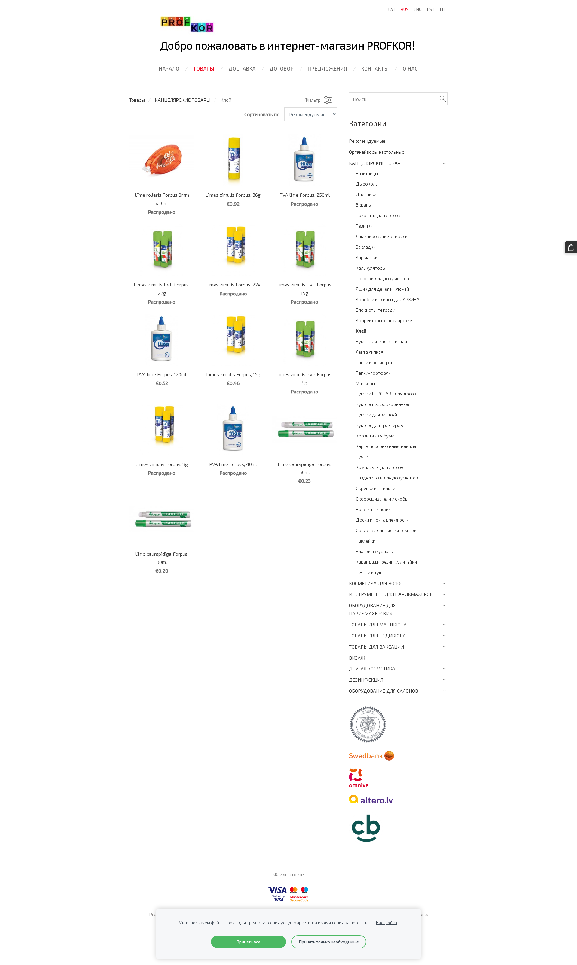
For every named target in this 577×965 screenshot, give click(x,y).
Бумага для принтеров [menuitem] (379, 425)
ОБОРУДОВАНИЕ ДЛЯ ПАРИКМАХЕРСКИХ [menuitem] (372, 609)
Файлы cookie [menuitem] (288, 874)
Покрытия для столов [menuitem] (378, 215)
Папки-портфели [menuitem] (373, 373)
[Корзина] (571, 247)
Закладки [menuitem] (366, 247)
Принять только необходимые (329, 941)
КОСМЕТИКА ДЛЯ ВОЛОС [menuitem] (376, 583)
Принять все (248, 941)
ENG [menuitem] (418, 9)
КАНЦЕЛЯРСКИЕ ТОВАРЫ (182, 100)
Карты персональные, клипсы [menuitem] (386, 446)
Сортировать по (261, 114)
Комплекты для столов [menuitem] (379, 467)
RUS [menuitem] (404, 9)
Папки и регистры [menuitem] (374, 362)
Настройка (386, 922)
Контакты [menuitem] (375, 68)
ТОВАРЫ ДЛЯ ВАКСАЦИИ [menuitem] (376, 646)
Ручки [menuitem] (362, 456)
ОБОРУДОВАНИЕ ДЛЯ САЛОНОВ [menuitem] (383, 691)
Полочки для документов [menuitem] (382, 278)
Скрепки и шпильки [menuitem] (375, 488)
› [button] (444, 163)
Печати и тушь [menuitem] (370, 572)
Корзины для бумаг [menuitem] (376, 435)
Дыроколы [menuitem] (367, 183)
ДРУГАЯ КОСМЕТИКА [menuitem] (372, 668)
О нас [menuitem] (410, 68)
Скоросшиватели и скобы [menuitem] (382, 498)
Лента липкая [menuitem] (369, 352)
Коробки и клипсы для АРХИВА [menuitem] (387, 299)
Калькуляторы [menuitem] (371, 268)
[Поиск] (442, 99)
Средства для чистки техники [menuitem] (386, 530)
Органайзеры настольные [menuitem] (377, 152)
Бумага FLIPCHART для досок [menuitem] (386, 393)
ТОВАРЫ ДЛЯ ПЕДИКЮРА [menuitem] (377, 635)
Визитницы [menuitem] (367, 173)
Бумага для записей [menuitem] (376, 414)
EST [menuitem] (431, 9)
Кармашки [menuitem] (366, 257)
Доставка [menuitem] (242, 68)
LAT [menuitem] (391, 9)
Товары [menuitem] (204, 68)
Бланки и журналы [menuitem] (375, 551)
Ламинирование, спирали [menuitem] (382, 236)
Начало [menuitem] (169, 68)
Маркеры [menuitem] (365, 383)
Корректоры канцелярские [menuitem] (384, 320)
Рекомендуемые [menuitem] (367, 141)
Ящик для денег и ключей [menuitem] (382, 289)
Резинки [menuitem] (364, 225)
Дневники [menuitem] (366, 194)
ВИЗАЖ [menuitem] (357, 658)
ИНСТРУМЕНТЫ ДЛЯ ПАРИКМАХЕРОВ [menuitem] (391, 594)
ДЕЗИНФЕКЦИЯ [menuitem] (366, 679)
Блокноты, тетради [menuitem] (375, 310)
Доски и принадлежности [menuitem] (382, 519)
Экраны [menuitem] (363, 204)
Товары (137, 100)
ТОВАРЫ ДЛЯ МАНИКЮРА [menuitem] (378, 624)
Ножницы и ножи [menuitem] (373, 509)
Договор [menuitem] (282, 68)
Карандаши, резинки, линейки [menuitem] (386, 561)
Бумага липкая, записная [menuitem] (381, 341)
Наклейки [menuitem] (365, 540)
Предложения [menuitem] (327, 68)
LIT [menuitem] (443, 9)
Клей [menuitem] (361, 331)
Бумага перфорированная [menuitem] (383, 404)
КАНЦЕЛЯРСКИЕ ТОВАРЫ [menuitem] (377, 163)
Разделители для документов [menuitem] (387, 477)
